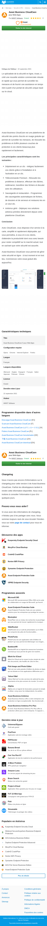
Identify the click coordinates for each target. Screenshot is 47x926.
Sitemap (5, 902)
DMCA (27, 908)
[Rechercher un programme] (40, 2)
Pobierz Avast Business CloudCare (15, 431)
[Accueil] (2, 8)
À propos (5, 889)
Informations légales (32, 904)
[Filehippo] (8, 2)
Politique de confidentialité (34, 900)
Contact (5, 893)
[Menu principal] (45, 2)
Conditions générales (32, 889)
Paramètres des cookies (33, 912)
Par (16, 18)
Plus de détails (23, 876)
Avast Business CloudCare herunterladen (18, 435)
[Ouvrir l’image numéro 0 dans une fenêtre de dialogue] (19, 279)
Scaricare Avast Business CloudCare (16, 424)
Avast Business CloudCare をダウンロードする (20, 428)
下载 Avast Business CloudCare (14, 439)
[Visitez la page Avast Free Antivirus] (23, 23)
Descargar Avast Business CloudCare (16, 420)
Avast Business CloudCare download (16, 443)
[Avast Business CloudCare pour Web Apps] (4, 15)
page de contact (22, 523)
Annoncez (6, 897)
